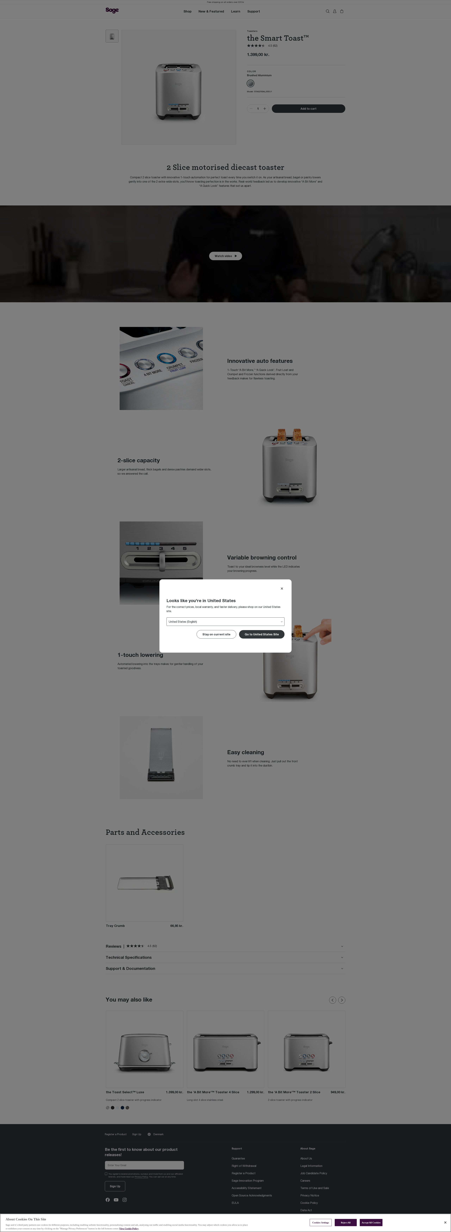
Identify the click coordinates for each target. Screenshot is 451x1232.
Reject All (346, 1222)
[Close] (282, 588)
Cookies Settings (320, 1222)
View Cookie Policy (129, 1228)
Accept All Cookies (371, 1222)
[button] (262, 634)
